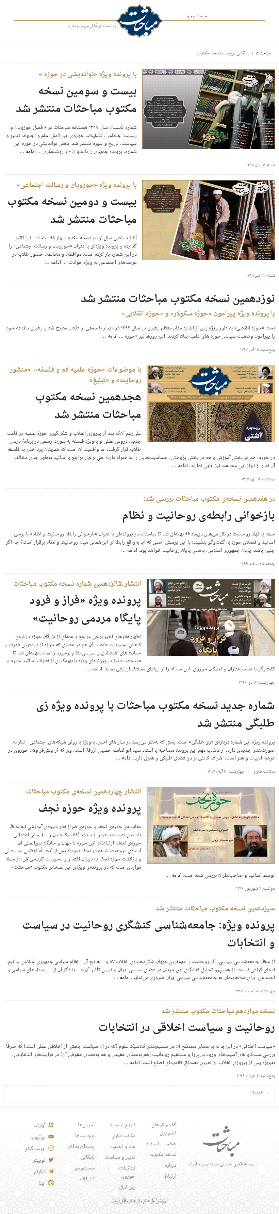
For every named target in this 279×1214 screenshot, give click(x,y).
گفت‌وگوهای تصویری (163, 1129)
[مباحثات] (139, 20)
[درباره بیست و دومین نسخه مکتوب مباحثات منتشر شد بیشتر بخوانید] (208, 220)
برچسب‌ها (85, 1136)
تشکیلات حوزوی (126, 1172)
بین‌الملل (127, 1187)
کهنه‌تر (259, 1093)
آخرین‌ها (86, 1125)
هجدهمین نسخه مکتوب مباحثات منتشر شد (88, 406)
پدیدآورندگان (81, 1147)
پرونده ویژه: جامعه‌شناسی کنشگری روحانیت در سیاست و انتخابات (148, 935)
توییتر (39, 1160)
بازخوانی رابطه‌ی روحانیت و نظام (198, 516)
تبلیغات (87, 1179)
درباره (170, 1165)
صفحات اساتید (161, 1144)
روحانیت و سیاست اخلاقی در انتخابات (187, 1028)
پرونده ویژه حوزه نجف (89, 809)
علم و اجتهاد (122, 1147)
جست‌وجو (84, 1168)
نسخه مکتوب (163, 1154)
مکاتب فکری (263, 771)
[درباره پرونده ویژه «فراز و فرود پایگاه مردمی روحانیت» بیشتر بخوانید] (211, 617)
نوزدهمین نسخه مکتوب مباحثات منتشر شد (178, 299)
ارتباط (170, 1176)
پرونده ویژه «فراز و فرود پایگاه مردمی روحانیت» (85, 610)
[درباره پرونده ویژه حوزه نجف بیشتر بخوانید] (211, 825)
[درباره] (92, 26)
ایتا (42, 1183)
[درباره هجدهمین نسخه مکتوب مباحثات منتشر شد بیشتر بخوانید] (211, 403)
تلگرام (40, 1172)
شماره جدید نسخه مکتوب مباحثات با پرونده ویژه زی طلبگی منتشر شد (155, 715)
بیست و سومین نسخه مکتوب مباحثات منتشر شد (76, 100)
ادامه (28, 152)
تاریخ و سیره (122, 1125)
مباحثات (263, 53)
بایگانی (88, 1157)
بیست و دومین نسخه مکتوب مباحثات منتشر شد (72, 211)
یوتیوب (38, 1137)
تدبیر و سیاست (120, 1157)
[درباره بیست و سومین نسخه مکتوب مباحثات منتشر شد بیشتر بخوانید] (208, 109)
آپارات (39, 1126)
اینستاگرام (35, 1149)
